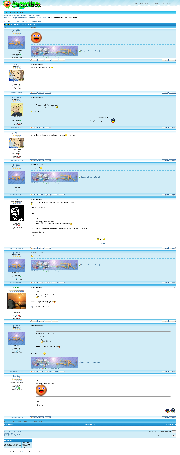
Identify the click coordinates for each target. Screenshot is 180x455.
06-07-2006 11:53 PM (17, 127)
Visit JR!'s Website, (39, 57)
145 (23, 21)
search (157, 3)
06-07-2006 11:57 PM (17, 160)
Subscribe (7, 435)
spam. (103, 243)
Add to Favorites (15, 435)
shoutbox (19, 12)
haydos (16, 376)
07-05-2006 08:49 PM (16, 282)
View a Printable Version (11, 433)
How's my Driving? (54, 57)
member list (149, 3)
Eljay (34, 451)
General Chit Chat (42, 18)
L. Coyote (16, 97)
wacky (17, 65)
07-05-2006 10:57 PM (16, 371)
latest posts (139, 3)
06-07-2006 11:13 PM (17, 93)
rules (163, 3)
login (6, 12)
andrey (43, 451)
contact (169, 3)
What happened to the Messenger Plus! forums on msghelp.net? (23, 15)
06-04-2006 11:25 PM (17, 60)
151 (41, 21)
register (12, 12)
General (31, 18)
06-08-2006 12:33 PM (16, 194)
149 (36, 21)
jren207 (16, 30)
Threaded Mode (8, 431)
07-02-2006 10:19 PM (16, 248)
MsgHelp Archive (19, 18)
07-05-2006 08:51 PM (16, 321)
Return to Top (90, 425)
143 (18, 21)
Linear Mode (17, 431)
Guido (24, 451)
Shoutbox (20, 4)
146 (26, 21)
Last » (46, 21)
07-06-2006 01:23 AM (17, 417)
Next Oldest (10, 425)
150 (39, 21)
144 (21, 21)
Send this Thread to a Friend (12, 434)
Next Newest (169, 425)
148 (33, 21)
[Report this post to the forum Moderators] (172, 60)
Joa (16, 199)
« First (14, 21)
